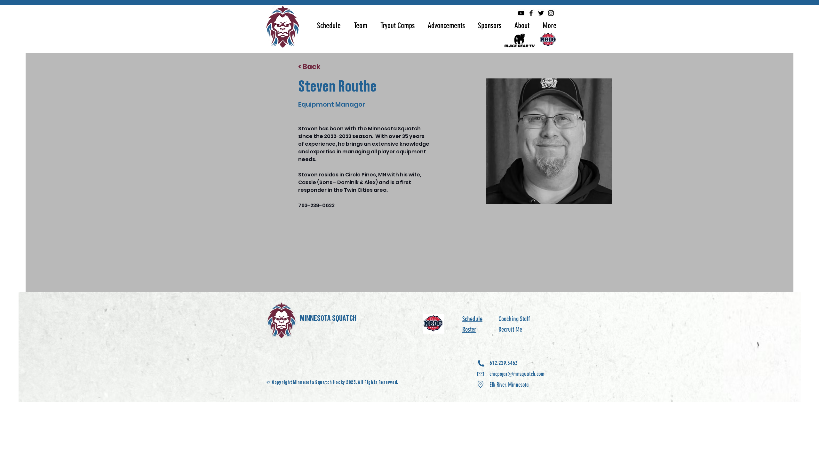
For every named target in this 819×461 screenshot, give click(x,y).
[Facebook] (531, 13)
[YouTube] (521, 13)
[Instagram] (551, 13)
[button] (328, 25)
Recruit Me (510, 329)
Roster (469, 329)
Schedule (472, 319)
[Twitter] (541, 13)
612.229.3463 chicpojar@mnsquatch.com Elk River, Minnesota (517, 374)
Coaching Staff (514, 319)
